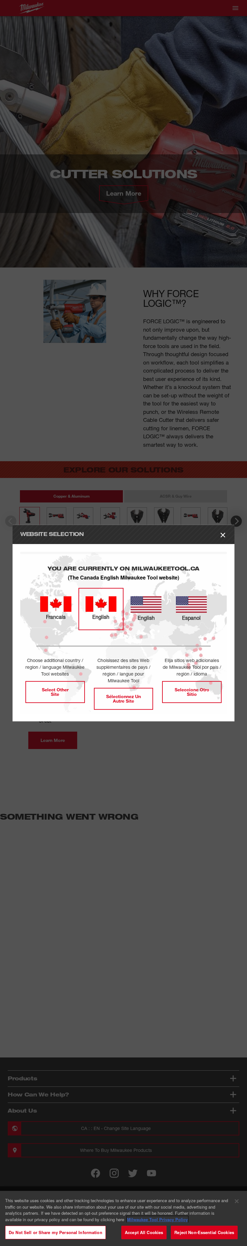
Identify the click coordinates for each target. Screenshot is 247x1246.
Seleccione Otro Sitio (192, 692)
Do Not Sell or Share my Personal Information (55, 1232)
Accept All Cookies (144, 1232)
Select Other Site (55, 692)
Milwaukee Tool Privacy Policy (157, 1219)
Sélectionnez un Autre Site (123, 699)
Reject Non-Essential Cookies (204, 1232)
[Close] (237, 1201)
